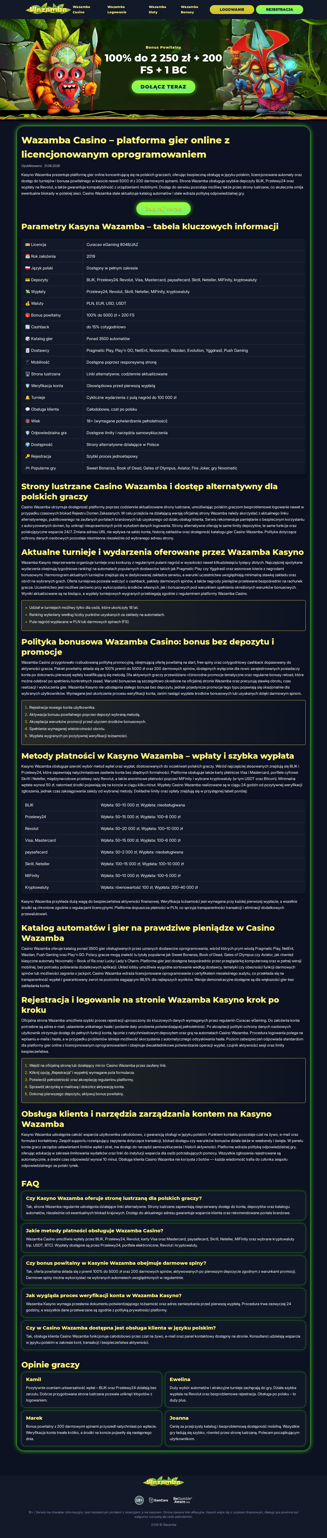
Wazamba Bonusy (189, 9)
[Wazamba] (48, 9)
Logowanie (232, 9)
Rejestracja (279, 9)
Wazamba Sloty (157, 9)
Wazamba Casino (81, 9)
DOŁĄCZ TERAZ (163, 87)
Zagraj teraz (163, 209)
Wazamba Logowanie (117, 9)
